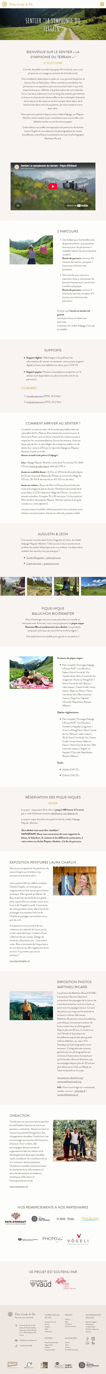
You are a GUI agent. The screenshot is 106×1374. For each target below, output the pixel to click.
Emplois (47, 1326)
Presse (47, 1324)
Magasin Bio (49, 1345)
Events (67, 1342)
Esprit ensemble (70, 1326)
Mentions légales (91, 1322)
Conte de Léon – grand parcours (42, 563)
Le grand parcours (35, 402)
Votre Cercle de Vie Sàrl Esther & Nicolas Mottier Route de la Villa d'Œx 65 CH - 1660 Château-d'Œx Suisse (28, 1330)
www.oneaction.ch (19, 1186)
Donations (68, 1324)
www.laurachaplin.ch (20, 961)
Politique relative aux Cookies (92, 1330)
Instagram (93, 1338)
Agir (66, 1321)
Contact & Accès (50, 1322)
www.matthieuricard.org (69, 1081)
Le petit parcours (34, 396)
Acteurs (67, 1347)
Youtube (87, 1342)
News (67, 1345)
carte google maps (39, 466)
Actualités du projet (71, 1349)
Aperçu (67, 1319)
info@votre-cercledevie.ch (64, 813)
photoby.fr (80, 1091)
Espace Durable (50, 1349)
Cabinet (47, 1347)
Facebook (87, 1338)
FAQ (46, 1329)
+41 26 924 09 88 (26, 1345)
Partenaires (48, 1331)
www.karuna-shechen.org (69, 1078)
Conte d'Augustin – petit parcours (43, 558)
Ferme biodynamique (51, 1342)
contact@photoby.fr (67, 1095)
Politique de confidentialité (90, 1325)
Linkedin (93, 1342)
